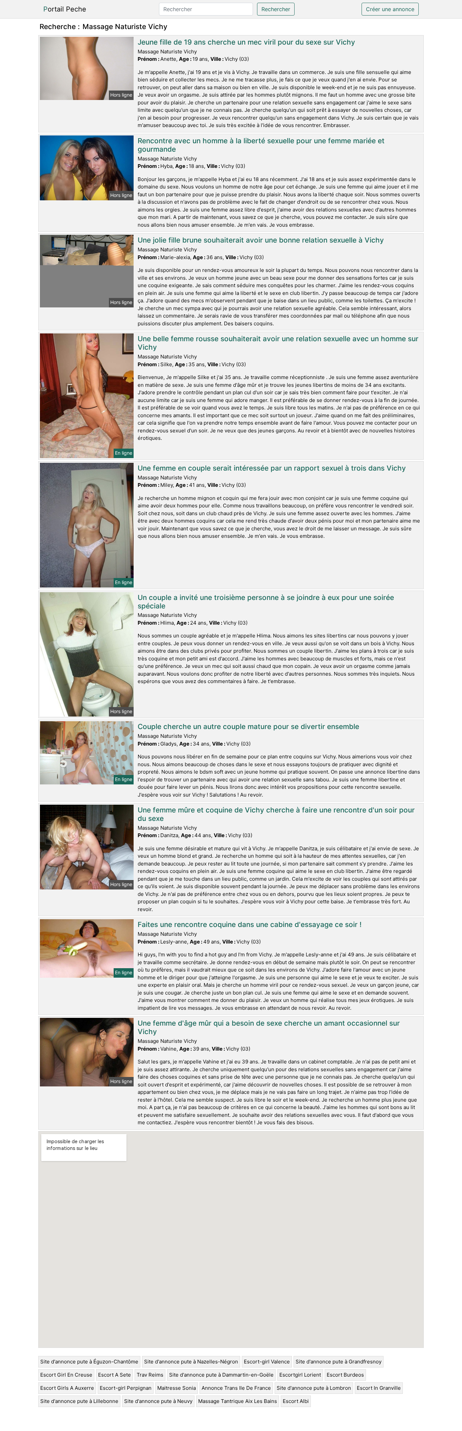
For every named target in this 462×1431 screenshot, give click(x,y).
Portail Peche (64, 9)
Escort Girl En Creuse (66, 1375)
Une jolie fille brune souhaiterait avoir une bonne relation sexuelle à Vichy (261, 240)
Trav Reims (150, 1375)
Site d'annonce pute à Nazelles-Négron (191, 1361)
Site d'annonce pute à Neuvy (158, 1401)
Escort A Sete (114, 1375)
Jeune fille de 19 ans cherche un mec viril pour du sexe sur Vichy (246, 42)
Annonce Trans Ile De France (236, 1388)
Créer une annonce (390, 9)
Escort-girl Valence (267, 1361)
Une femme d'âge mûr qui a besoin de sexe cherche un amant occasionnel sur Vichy (269, 1027)
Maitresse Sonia (176, 1388)
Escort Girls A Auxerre (67, 1388)
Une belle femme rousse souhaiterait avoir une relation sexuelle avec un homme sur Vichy (278, 342)
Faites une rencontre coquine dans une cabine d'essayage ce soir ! (250, 924)
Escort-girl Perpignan (126, 1388)
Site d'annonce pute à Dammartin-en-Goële (221, 1375)
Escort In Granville (379, 1388)
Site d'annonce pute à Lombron (314, 1388)
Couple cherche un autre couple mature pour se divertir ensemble (248, 726)
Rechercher (275, 9)
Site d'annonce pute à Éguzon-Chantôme (89, 1361)
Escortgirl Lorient (300, 1375)
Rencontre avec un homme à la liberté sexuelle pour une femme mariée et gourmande (261, 144)
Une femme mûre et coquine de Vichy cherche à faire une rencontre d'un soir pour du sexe (276, 814)
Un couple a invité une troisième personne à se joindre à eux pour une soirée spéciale (266, 601)
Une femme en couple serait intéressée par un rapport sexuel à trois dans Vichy (272, 468)
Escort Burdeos (345, 1375)
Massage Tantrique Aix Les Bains (237, 1401)
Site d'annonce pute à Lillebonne (79, 1401)
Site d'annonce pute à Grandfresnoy (339, 1361)
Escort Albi (296, 1401)
